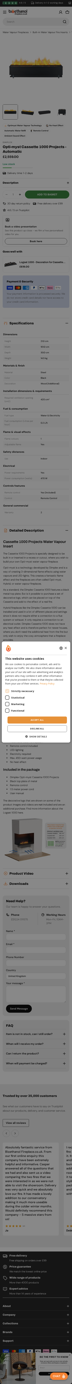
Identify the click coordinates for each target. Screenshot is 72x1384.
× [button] (65, 648)
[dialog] (36, 692)
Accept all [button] (37, 719)
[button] (36, 736)
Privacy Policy (47, 683)
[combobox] (61, 648)
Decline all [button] (37, 728)
